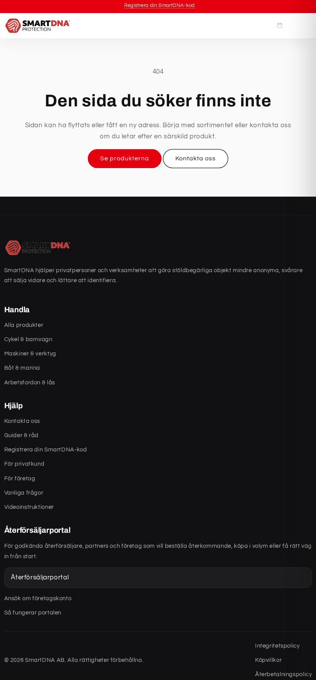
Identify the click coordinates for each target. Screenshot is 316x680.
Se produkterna (125, 158)
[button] (279, 25)
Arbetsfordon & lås (29, 382)
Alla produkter (24, 325)
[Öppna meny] (302, 25)
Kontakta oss (195, 158)
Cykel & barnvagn (28, 339)
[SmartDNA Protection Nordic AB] (38, 25)
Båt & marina (22, 368)
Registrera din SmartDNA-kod (45, 450)
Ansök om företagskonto (38, 598)
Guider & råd (21, 435)
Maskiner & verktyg (30, 354)
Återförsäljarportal (40, 577)
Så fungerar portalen (33, 613)
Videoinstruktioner (29, 507)
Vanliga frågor (24, 493)
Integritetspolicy (277, 646)
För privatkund (24, 464)
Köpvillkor (268, 660)
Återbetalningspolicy (283, 674)
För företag (19, 478)
